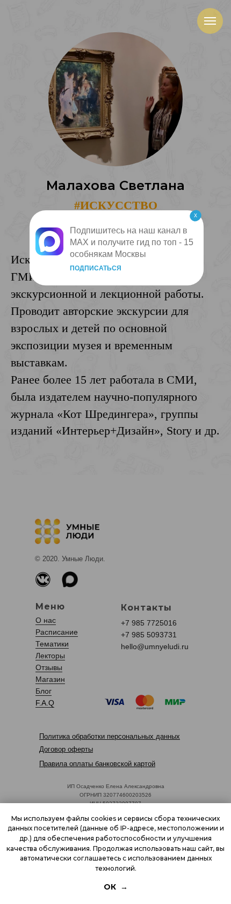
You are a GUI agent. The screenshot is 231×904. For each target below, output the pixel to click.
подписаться (95, 268)
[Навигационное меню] (210, 21)
